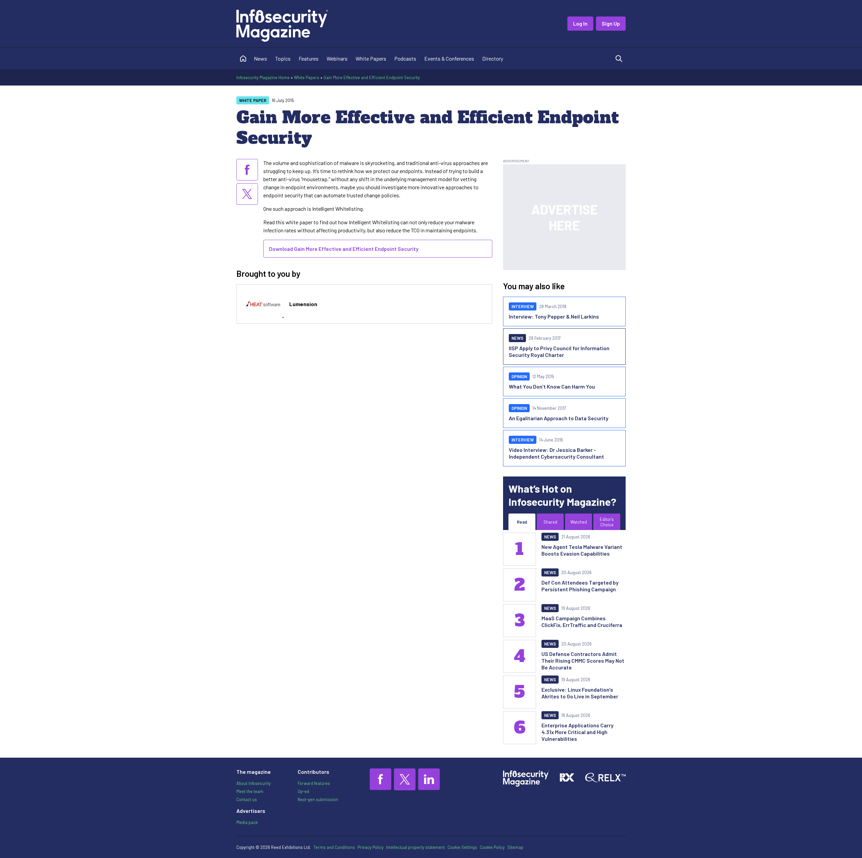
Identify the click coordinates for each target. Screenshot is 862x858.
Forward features (314, 783)
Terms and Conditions (334, 847)
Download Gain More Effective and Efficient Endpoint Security (344, 248)
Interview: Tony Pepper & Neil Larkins (554, 316)
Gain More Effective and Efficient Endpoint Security (372, 77)
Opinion (519, 376)
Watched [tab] (578, 522)
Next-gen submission (318, 799)
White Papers (371, 58)
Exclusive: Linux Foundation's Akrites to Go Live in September (579, 692)
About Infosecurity (253, 783)
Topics (283, 58)
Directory (492, 58)
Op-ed (303, 791)
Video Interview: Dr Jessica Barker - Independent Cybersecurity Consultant (556, 453)
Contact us (246, 799)
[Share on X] (247, 194)
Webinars (337, 58)
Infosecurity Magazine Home (263, 77)
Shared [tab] (550, 522)
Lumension (303, 304)
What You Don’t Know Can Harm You (552, 386)
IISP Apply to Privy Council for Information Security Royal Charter (559, 351)
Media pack (247, 822)
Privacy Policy (371, 847)
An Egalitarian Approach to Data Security (558, 418)
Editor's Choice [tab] (607, 522)
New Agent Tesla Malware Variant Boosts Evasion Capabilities (581, 550)
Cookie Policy (492, 847)
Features (309, 58)
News (260, 58)
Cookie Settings (462, 847)
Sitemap (515, 847)
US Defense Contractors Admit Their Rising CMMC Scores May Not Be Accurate (582, 660)
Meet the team (249, 791)
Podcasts (405, 58)
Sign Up (611, 23)
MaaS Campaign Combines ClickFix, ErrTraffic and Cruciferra (581, 621)
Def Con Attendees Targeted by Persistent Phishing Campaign (580, 585)
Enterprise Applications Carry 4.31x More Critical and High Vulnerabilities (577, 732)
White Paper (252, 100)
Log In (580, 23)
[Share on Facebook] (247, 169)
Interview (522, 306)
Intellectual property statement (415, 847)
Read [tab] (522, 522)
